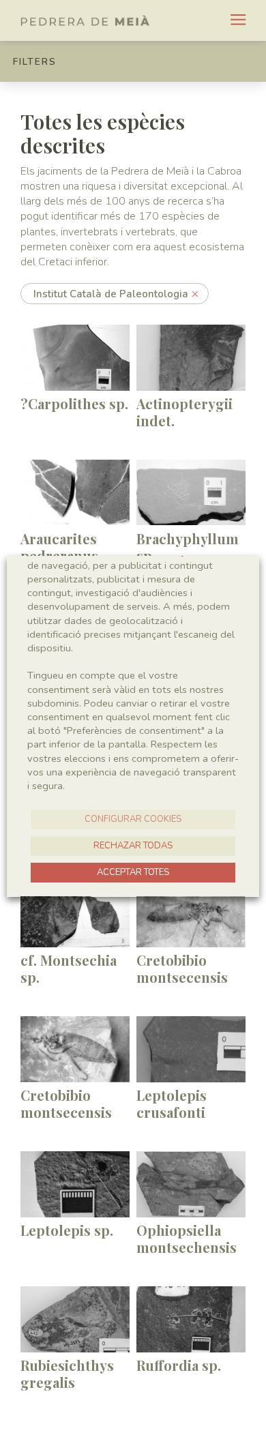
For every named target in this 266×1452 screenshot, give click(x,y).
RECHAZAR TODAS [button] (133, 846)
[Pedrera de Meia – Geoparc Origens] (85, 20)
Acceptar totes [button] (133, 872)
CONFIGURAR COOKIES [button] (133, 819)
